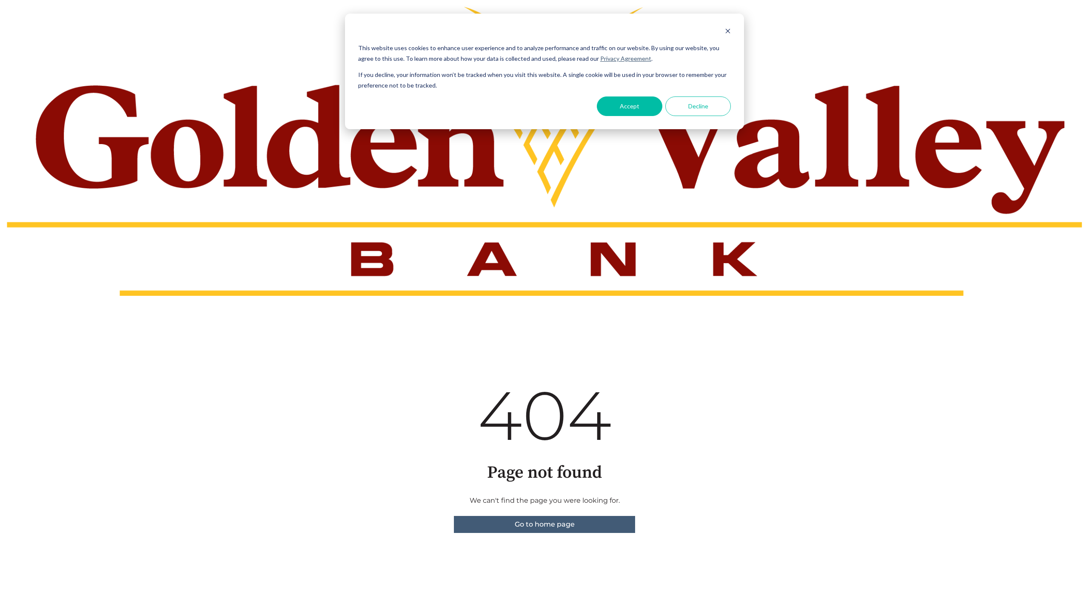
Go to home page (545, 524)
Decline (698, 106)
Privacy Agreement (625, 58)
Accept (629, 106)
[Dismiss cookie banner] (728, 32)
